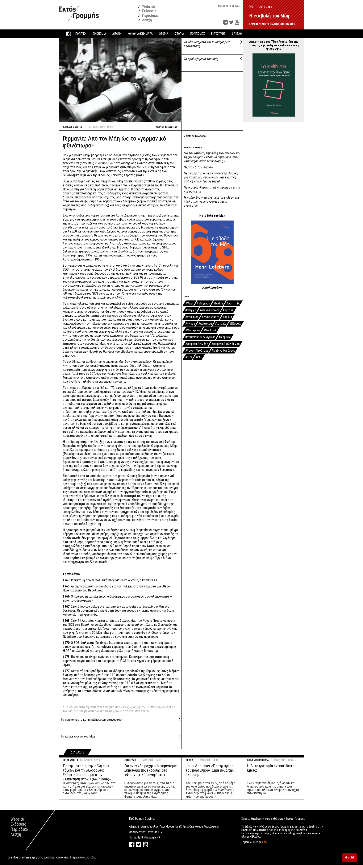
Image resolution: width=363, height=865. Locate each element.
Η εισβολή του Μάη (269, 16)
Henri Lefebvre (212, 288)
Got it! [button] (349, 857)
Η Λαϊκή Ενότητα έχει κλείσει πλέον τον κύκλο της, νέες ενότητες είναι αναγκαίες (211, 201)
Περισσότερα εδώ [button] (83, 857)
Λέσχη (146, 20)
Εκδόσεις (149, 11)
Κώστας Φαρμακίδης (166, 127)
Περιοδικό (149, 15)
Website (148, 6)
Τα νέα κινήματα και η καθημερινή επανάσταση (92, 719)
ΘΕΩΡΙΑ (189, 760)
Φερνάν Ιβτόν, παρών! (198, 167)
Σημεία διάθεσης (254, 842)
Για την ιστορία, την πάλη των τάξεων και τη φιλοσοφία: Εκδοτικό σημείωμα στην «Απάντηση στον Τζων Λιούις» (212, 157)
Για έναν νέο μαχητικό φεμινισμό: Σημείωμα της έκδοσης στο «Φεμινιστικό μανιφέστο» (150, 770)
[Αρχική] (79, 10)
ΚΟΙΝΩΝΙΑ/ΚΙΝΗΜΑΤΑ (258, 760)
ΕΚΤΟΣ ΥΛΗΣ (69, 760)
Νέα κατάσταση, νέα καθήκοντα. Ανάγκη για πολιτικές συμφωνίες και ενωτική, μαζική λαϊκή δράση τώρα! (211, 177)
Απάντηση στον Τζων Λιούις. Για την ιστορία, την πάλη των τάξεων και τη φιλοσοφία (274, 45)
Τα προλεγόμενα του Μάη (201, 59)
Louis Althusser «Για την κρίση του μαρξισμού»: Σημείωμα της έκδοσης (210, 770)
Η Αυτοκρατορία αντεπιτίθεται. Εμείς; (271, 768)
